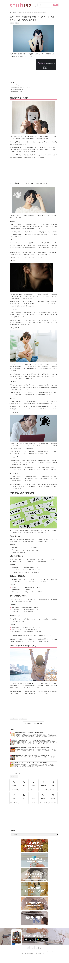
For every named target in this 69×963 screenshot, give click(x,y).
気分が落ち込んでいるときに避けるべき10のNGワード (23, 87)
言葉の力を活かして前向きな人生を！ (19, 91)
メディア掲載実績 (42, 950)
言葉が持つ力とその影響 (16, 85)
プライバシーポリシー (27, 950)
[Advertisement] (21, 68)
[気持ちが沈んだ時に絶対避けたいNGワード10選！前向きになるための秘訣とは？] (16, 23)
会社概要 (50, 950)
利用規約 (20, 950)
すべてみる (13, 776)
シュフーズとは (14, 950)
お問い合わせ (55, 950)
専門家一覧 (36, 950)
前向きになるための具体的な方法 (18, 89)
